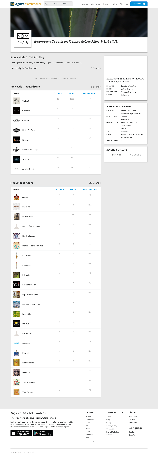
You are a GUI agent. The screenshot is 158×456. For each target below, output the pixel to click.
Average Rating (90, 93)
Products (58, 93)
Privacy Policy (111, 426)
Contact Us (110, 429)
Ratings (72, 93)
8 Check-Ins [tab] (135, 155)
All (87, 425)
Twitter (132, 419)
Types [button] (105, 4)
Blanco (88, 428)
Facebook (133, 416)
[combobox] (58, 3)
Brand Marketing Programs (112, 433)
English (132, 432)
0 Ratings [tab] (116, 155)
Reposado (90, 435)
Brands (85, 4)
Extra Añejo (90, 441)
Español (132, 435)
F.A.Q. (108, 423)
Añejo (88, 438)
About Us (124, 4)
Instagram (133, 423)
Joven (88, 431)
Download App (138, 4)
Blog (115, 4)
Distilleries (95, 4)
